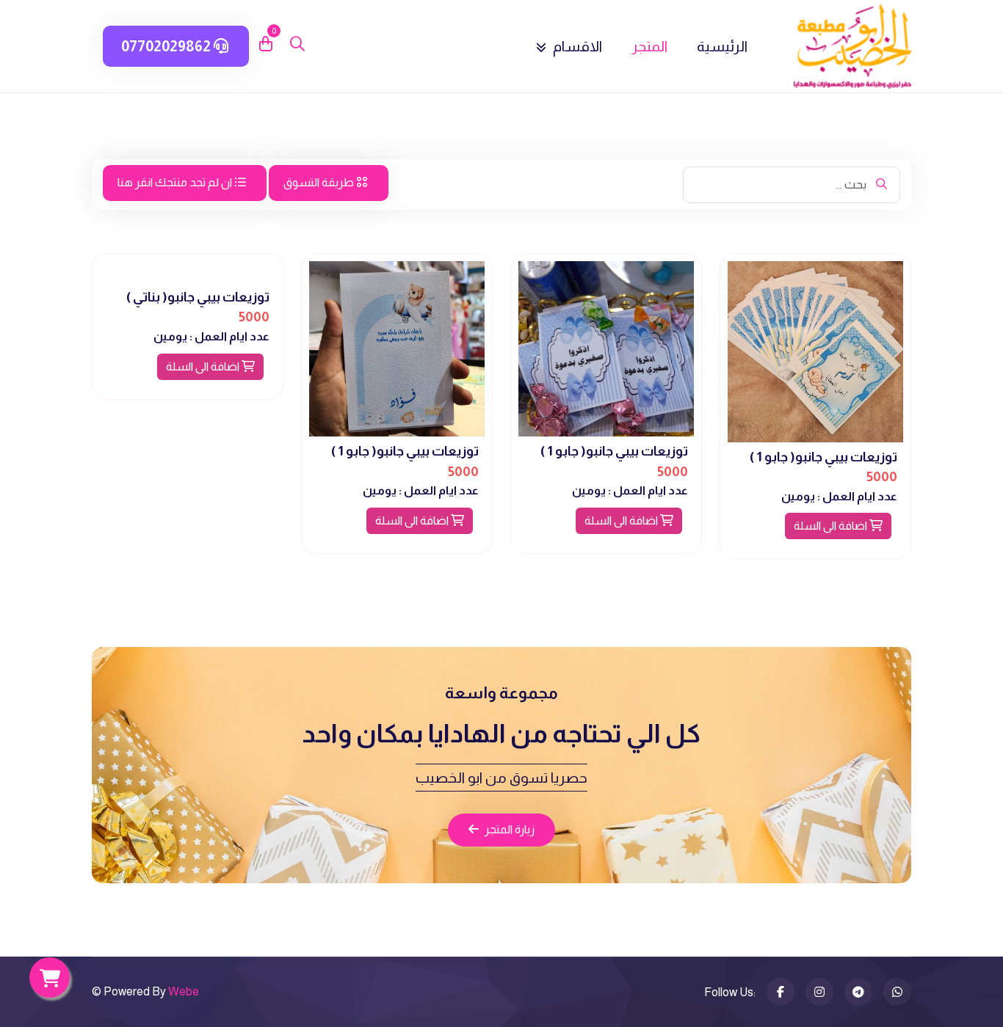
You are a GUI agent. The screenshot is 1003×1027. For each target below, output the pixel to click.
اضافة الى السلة (831, 525)
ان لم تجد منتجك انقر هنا (175, 182)
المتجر (649, 46)
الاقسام (576, 46)
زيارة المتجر (510, 829)
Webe (183, 991)
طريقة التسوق (319, 182)
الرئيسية (722, 46)
